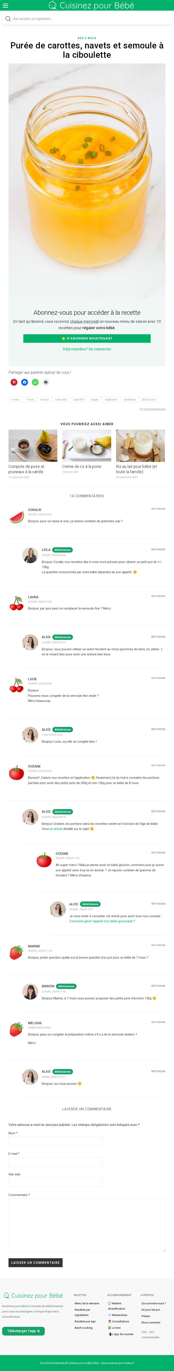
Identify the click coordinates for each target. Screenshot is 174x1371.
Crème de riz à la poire (81, 466)
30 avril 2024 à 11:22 (67, 858)
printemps (130, 399)
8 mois (45, 399)
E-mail (14, 1154)
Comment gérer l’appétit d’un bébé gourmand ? (102, 921)
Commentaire (19, 1195)
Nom (13, 1133)
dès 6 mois (87, 38)
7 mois (30, 399)
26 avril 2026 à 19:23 (40, 601)
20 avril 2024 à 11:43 (40, 950)
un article (55, 829)
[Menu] (5, 5)
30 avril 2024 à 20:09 (40, 683)
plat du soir (148, 399)
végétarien (111, 399)
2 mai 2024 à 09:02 (52, 734)
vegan (94, 399)
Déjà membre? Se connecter (87, 349)
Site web (14, 1174)
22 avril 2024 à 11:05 (54, 991)
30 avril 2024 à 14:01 (81, 909)
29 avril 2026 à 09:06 (54, 555)
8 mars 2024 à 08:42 (39, 1027)
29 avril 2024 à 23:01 (40, 771)
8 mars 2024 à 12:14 (53, 1077)
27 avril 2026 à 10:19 (54, 642)
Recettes (80, 1295)
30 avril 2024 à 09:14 (54, 817)
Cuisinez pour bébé (92, 8)
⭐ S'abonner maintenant (87, 338)
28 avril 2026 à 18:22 (40, 514)
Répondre (158, 508)
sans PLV (79, 399)
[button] (23, 1331)
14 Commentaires (152, 409)
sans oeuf (61, 399)
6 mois (15, 399)
